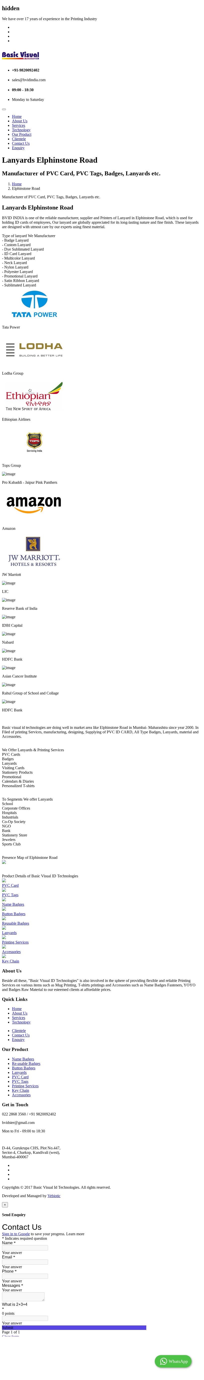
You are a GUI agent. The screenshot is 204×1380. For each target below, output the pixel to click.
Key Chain (10, 961)
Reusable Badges (15, 923)
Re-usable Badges (26, 1063)
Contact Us (21, 143)
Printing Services (15, 942)
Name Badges (13, 904)
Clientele (19, 139)
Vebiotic (54, 1196)
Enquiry (18, 148)
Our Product (21, 134)
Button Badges (13, 914)
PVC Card (10, 885)
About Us (19, 121)
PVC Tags (10, 895)
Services (18, 125)
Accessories (11, 952)
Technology (21, 130)
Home (17, 116)
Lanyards (9, 933)
